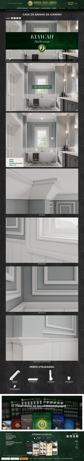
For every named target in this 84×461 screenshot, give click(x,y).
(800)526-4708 (11, 438)
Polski (77, 449)
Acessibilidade (35, 458)
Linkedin (71, 436)
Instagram (68, 436)
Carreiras (20, 3)
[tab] (22, 8)
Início (6, 10)
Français (77, 446)
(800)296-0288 (11, 443)
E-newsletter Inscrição (12, 3)
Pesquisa (76, 3)
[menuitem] (71, 3)
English (77, 443)
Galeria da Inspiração (11, 10)
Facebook (77, 436)
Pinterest (74, 436)
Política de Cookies (49, 458)
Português (76, 447)
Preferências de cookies (56, 458)
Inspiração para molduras (18, 10)
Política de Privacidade (42, 458)
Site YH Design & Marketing (67, 458)
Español (77, 444)
